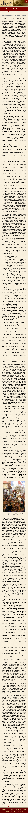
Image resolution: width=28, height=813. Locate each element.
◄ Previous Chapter (6, 11)
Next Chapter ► (22, 11)
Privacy (19, 809)
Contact (24, 809)
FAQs (8, 809)
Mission (4, 809)
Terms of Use (14, 809)
